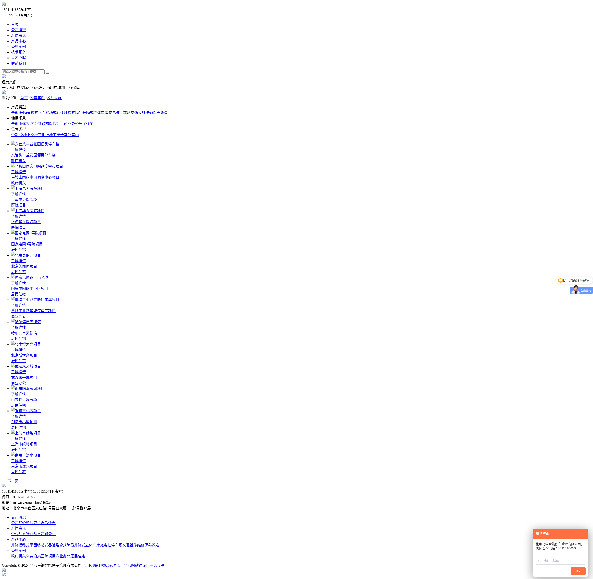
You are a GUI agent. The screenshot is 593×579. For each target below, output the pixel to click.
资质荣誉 (33, 523)
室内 (75, 135)
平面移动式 (47, 113)
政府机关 (26, 124)
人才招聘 (18, 58)
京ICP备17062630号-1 (102, 565)
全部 (15, 113)
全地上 (25, 135)
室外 (67, 135)
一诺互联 (157, 565)
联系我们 (18, 63)
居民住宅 (86, 124)
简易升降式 (84, 113)
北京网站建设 (135, 565)
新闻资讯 (18, 36)
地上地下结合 (53, 135)
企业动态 (18, 534)
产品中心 (18, 41)
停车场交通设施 (132, 113)
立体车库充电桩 (107, 113)
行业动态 (33, 534)
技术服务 (18, 52)
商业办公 (71, 124)
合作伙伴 (48, 523)
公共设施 (54, 98)
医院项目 (56, 124)
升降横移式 (28, 113)
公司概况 (18, 30)
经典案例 (18, 47)
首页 (15, 24)
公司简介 (18, 523)
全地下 (36, 135)
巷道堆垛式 (66, 113)
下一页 (13, 481)
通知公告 (48, 534)
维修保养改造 (156, 113)
